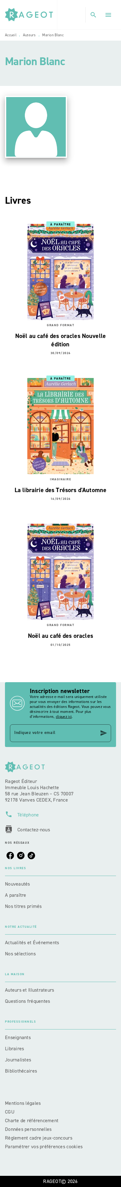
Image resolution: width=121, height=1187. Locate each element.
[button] (60, 884)
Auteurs (29, 35)
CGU (10, 1112)
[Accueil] (31, 14)
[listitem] (10, 855)
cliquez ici (64, 716)
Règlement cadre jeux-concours (38, 1138)
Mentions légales (23, 1103)
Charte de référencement (31, 1120)
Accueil (10, 35)
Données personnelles (28, 1129)
